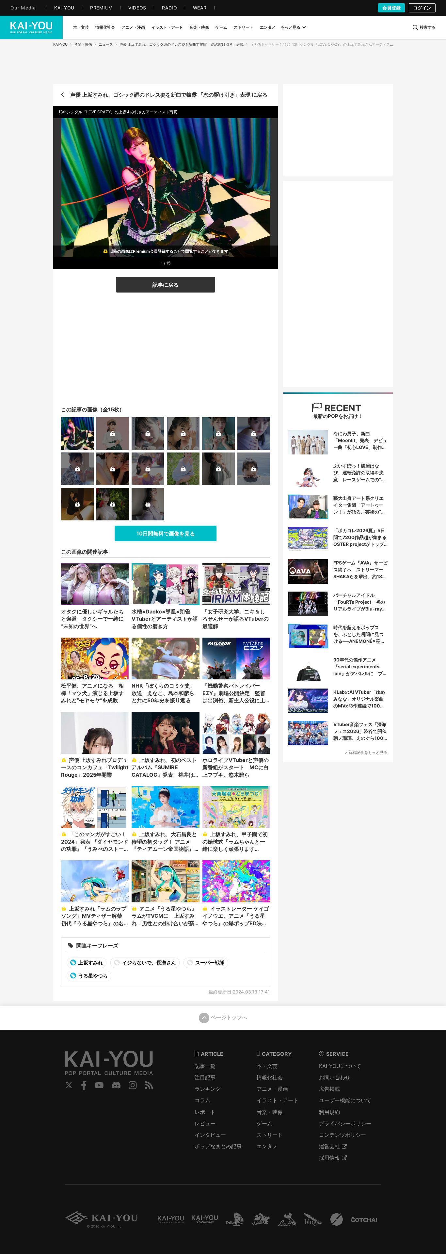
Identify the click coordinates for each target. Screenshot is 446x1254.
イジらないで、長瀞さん (148, 963)
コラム (202, 1100)
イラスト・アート (277, 1100)
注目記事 (205, 1077)
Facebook (84, 1085)
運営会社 (329, 1146)
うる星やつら (92, 976)
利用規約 (329, 1112)
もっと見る (290, 27)
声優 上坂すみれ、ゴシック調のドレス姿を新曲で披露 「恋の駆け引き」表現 (181, 44)
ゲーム (264, 1123)
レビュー (205, 1123)
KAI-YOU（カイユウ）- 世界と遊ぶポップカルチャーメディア (31, 27)
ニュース (106, 44)
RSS (149, 1085)
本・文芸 (267, 1066)
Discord (116, 1085)
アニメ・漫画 (272, 1089)
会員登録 (391, 7)
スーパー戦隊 (209, 963)
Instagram (133, 1085)
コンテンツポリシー (342, 1135)
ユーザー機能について (345, 1100)
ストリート (270, 1135)
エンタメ (267, 1146)
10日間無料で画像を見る (165, 533)
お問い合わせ (334, 1077)
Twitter (69, 1085)
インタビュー (210, 1135)
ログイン (422, 7)
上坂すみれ (90, 963)
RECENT (341, 408)
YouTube (99, 1085)
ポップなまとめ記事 (218, 1146)
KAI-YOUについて (340, 1066)
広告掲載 (329, 1089)
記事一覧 (205, 1066)
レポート (205, 1112)
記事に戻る (165, 284)
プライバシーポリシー (345, 1123)
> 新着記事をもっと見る (366, 752)
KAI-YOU (60, 44)
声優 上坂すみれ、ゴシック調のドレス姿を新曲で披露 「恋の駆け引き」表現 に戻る (168, 94)
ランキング (208, 1089)
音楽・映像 (83, 44)
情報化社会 (270, 1077)
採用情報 (329, 1157)
